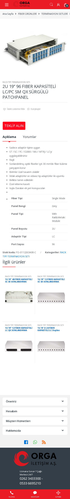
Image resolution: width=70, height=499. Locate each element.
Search (51, 4)
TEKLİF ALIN (14, 125)
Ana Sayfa (8, 13)
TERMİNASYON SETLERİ (54, 13)
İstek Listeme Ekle (15, 108)
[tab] (9, 138)
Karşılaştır (35, 108)
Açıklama (9, 137)
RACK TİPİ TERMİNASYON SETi (16, 82)
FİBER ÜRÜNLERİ (27, 13)
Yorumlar (29, 137)
